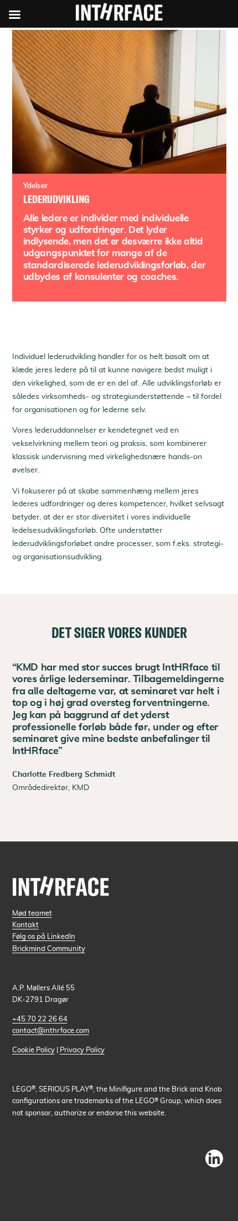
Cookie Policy (33, 1050)
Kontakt (25, 925)
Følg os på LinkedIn (43, 937)
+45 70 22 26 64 (40, 1019)
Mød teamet (32, 913)
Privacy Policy (82, 1050)
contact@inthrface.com (50, 1031)
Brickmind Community (48, 949)
